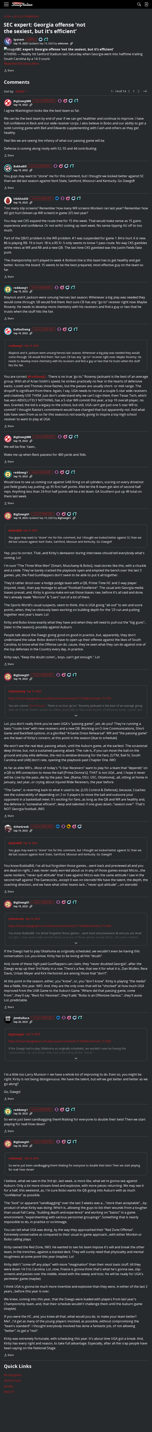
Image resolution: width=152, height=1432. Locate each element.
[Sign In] (146, 4)
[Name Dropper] (60, 101)
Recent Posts (12, 1380)
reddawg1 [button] (20, 288)
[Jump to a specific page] (145, 91)
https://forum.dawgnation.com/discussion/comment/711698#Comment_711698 (60, 926)
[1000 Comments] (70, 101)
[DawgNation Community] (22, 4)
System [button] (18, 39)
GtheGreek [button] (21, 827)
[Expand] (76, 715)
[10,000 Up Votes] (80, 1018)
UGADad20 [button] (20, 198)
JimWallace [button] (21, 1018)
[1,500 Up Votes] (75, 329)
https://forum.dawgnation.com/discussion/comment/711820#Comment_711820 (60, 1041)
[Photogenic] (57, 198)
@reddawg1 (37, 376)
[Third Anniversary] (65, 101)
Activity (8, 1386)
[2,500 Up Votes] (76, 101)
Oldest (20, 91)
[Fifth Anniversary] (68, 198)
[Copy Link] (71, 43)
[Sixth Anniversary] (62, 288)
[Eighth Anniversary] (74, 827)
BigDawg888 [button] (22, 101)
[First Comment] (40, 40)
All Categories (13, 1375)
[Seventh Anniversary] (61, 166)
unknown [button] (63, 43)
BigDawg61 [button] (21, 514)
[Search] (139, 4)
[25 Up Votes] (46, 40)
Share (9, 71)
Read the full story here (21, 63)
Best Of (9, 1392)
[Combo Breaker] (68, 827)
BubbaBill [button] (20, 166)
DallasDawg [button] (21, 329)
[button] (8, 41)
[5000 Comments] (74, 1018)
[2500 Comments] (73, 198)
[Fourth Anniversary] (64, 514)
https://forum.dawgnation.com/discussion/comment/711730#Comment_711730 (60, 698)
